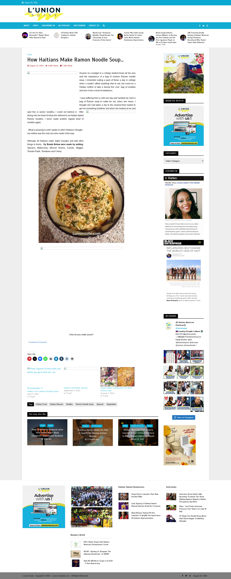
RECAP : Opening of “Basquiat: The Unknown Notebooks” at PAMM (97, 552)
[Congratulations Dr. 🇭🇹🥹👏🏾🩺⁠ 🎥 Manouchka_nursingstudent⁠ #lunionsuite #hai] (183, 387)
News (51, 426)
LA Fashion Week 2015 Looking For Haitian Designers (69, 35)
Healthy (69, 404)
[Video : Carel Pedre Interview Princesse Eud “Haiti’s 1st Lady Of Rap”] (171, 507)
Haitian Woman (56, 404)
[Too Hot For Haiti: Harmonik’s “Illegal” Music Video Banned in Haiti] (25, 35)
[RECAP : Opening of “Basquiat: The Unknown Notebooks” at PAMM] (76, 553)
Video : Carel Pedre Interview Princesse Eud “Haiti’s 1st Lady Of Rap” (192, 509)
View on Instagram (185, 417)
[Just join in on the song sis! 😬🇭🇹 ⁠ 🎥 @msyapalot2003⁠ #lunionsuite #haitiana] (197, 387)
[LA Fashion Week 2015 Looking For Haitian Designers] (57, 35)
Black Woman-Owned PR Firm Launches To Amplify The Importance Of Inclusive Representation (145, 515)
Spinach (100, 404)
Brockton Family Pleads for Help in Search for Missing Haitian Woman (93, 433)
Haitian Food (41, 404)
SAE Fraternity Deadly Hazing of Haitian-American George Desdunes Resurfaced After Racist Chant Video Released (198, 38)
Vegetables (111, 404)
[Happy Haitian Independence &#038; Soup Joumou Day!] (117, 376)
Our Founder (79, 25)
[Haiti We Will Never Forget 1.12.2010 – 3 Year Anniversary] (75, 563)
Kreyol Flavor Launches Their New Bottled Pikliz (144, 495)
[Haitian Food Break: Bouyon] (81, 376)
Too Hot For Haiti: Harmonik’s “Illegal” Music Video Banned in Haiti (39, 35)
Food (29, 54)
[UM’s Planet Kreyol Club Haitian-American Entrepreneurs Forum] (76, 544)
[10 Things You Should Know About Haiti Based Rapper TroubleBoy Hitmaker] (171, 518)
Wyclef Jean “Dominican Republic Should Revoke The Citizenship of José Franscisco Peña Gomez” (103, 36)
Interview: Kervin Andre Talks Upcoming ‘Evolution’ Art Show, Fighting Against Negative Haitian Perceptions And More (192, 498)
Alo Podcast (64, 25)
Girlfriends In (48, 25)
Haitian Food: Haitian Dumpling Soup (43, 391)
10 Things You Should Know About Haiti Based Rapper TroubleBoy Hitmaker (192, 518)
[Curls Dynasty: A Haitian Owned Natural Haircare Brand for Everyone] (123, 506)
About (27, 25)
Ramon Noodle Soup (84, 404)
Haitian (85, 426)
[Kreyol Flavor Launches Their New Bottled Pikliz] (123, 496)
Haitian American (137, 426)
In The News (96, 426)
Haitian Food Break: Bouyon (76, 388)
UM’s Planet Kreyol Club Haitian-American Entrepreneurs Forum (97, 543)
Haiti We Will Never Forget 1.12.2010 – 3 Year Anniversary (98, 562)
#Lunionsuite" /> (35, 388)
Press (35, 25)
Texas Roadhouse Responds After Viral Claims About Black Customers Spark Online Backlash (47, 432)
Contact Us (94, 25)
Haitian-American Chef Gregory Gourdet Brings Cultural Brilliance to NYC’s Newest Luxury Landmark (138, 433)
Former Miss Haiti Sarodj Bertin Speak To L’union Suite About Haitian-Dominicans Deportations (134, 36)
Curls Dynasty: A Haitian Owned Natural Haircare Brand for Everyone (145, 504)
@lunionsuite (181, 328)
